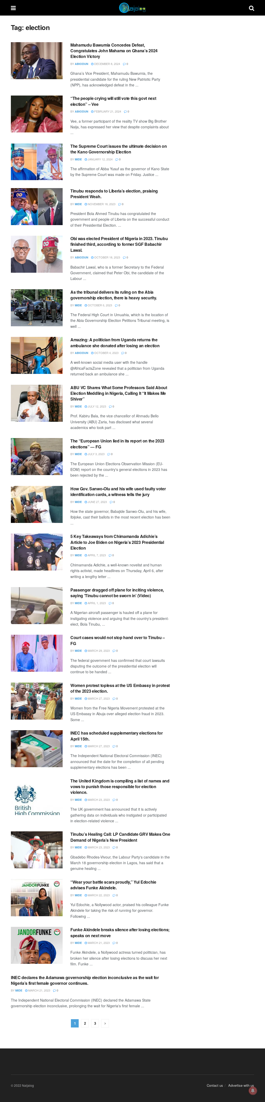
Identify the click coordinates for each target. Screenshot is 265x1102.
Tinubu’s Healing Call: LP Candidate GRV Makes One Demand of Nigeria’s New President (120, 837)
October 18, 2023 (106, 257)
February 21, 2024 (107, 111)
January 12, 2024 (100, 159)
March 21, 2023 (98, 943)
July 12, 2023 (96, 406)
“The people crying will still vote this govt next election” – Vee (113, 101)
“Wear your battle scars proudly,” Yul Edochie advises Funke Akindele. (113, 885)
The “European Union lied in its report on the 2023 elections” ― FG (117, 443)
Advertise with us (241, 1085)
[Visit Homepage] (132, 8)
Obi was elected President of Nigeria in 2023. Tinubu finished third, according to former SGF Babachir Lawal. (119, 244)
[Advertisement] (216, 55)
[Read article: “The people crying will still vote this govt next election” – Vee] (37, 113)
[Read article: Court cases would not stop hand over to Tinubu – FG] (37, 653)
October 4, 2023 (106, 353)
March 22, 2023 (98, 895)
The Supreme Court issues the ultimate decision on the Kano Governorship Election (118, 149)
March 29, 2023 (98, 650)
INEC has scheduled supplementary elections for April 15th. (116, 736)
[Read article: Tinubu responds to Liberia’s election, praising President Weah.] (37, 206)
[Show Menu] (13, 8)
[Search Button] (251, 8)
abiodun (81, 64)
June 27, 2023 (97, 502)
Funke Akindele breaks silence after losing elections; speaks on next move (120, 932)
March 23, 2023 (98, 799)
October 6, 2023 (99, 305)
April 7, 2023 (96, 555)
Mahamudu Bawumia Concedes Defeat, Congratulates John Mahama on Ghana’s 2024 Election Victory (114, 51)
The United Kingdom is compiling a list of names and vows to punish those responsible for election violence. (120, 786)
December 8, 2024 (106, 64)
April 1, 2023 (96, 603)
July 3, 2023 (96, 454)
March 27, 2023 (98, 698)
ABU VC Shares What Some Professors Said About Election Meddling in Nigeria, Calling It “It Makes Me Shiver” (118, 393)
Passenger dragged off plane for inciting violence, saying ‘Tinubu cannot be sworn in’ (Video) (117, 592)
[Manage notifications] (253, 1090)
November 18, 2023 (101, 204)
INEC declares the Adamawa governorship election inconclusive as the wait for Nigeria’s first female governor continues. (85, 980)
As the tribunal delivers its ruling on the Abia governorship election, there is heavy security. (113, 295)
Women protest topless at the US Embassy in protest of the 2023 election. (120, 688)
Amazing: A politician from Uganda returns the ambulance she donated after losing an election (114, 342)
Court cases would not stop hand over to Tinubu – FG (117, 640)
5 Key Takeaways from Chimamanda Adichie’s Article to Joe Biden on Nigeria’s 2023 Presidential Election (117, 542)
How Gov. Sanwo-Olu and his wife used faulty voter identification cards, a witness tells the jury (118, 491)
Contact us (215, 1085)
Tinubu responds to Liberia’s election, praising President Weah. (114, 193)
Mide (78, 159)
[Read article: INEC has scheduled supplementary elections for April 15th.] (37, 748)
